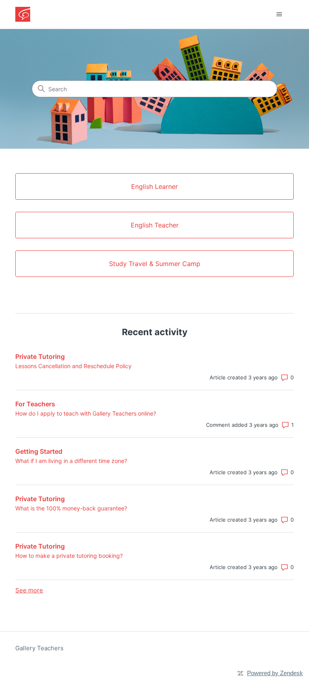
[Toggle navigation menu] (279, 14)
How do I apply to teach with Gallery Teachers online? (85, 413)
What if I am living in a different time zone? (71, 460)
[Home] (22, 14)
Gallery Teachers (39, 648)
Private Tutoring (40, 356)
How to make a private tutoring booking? (69, 555)
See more (29, 590)
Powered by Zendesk (275, 673)
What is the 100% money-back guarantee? (71, 508)
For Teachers (35, 404)
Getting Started (38, 451)
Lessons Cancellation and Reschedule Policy (73, 366)
